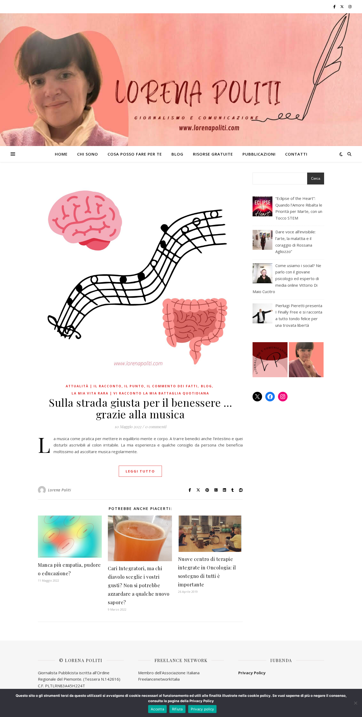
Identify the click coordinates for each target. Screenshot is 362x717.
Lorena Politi (59, 489)
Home (61, 154)
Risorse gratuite (213, 154)
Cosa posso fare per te (135, 154)
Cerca (315, 179)
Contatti (296, 154)
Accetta (157, 709)
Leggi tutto (140, 471)
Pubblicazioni (259, 154)
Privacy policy (202, 709)
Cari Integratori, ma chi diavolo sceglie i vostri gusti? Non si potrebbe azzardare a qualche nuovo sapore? (139, 585)
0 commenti (155, 426)
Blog (177, 154)
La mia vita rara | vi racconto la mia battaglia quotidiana (140, 393)
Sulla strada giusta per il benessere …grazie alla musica (140, 408)
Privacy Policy (252, 672)
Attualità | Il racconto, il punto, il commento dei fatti (132, 386)
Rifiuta (177, 709)
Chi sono (87, 154)
